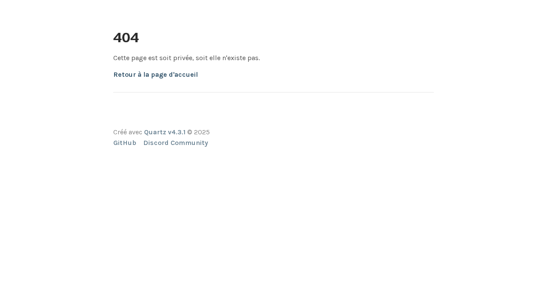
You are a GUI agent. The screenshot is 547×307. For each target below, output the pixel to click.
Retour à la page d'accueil (155, 74)
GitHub (124, 143)
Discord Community (175, 143)
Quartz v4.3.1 (164, 132)
